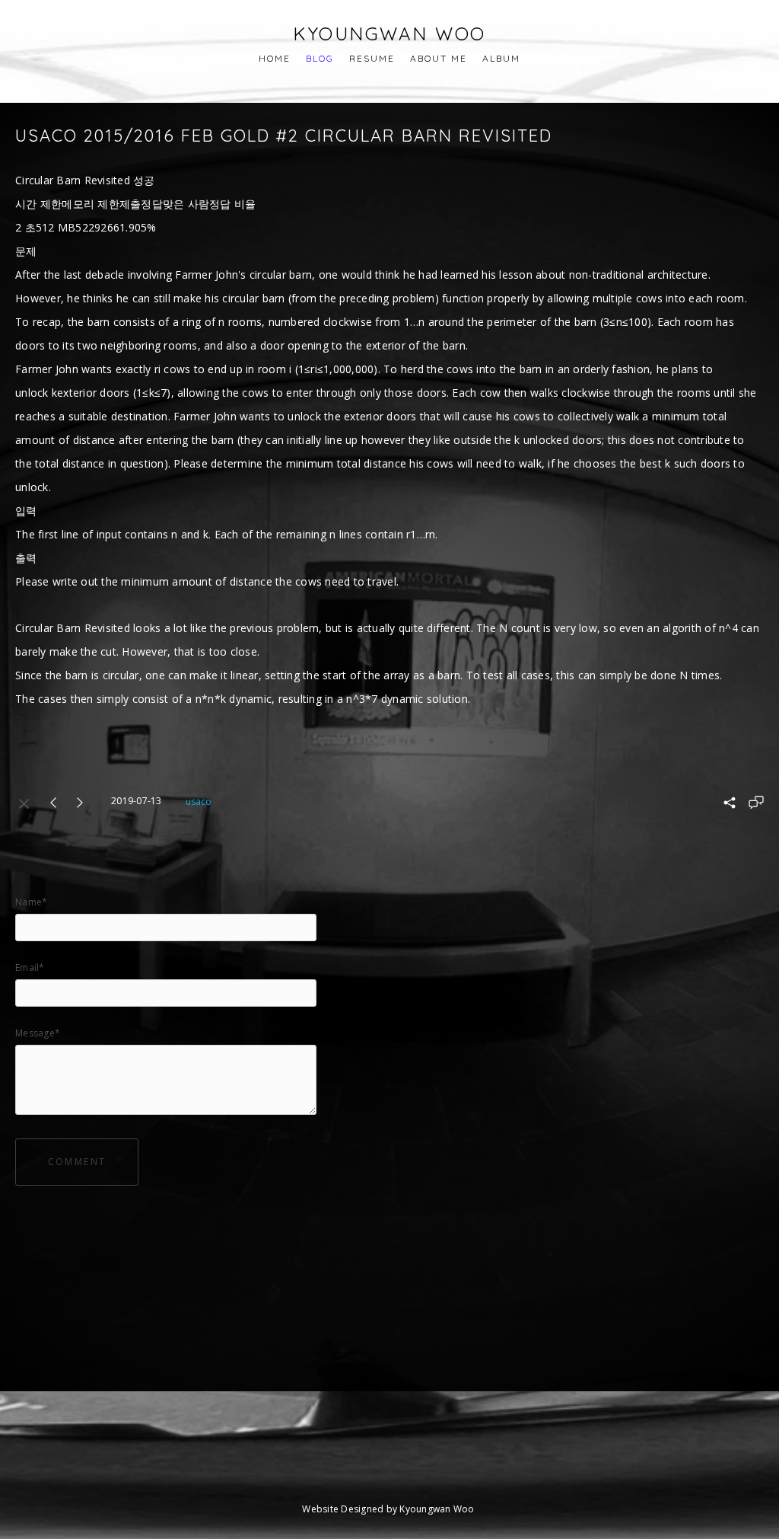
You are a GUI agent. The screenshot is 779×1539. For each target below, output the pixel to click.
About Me (438, 58)
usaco (198, 801)
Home (275, 58)
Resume (372, 58)
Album (501, 58)
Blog (320, 58)
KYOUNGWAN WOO (389, 33)
